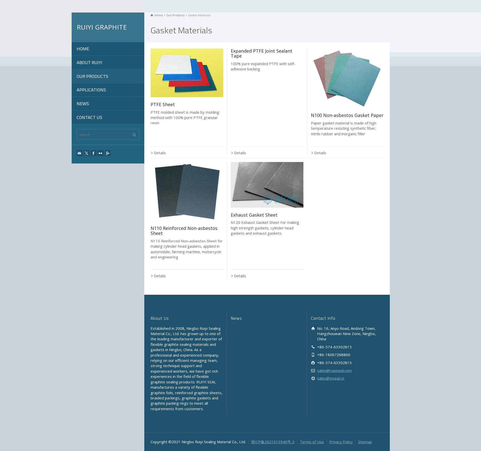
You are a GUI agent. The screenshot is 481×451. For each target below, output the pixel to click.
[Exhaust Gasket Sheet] (267, 184)
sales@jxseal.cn (330, 378)
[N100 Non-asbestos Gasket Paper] (347, 78)
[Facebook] (94, 153)
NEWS (83, 103)
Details (160, 152)
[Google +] (108, 153)
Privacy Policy (341, 441)
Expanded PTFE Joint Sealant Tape (261, 53)
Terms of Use (312, 441)
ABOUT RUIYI (89, 62)
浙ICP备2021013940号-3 (273, 441)
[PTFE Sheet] (187, 73)
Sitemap (365, 441)
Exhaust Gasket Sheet (254, 215)
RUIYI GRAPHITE (102, 27)
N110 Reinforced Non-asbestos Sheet (184, 230)
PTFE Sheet (163, 104)
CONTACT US (89, 117)
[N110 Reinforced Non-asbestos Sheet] (187, 191)
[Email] (80, 153)
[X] (87, 153)
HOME (83, 48)
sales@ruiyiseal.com (334, 370)
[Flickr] (101, 153)
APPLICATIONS (91, 89)
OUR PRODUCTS (92, 76)
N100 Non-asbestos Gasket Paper (347, 115)
